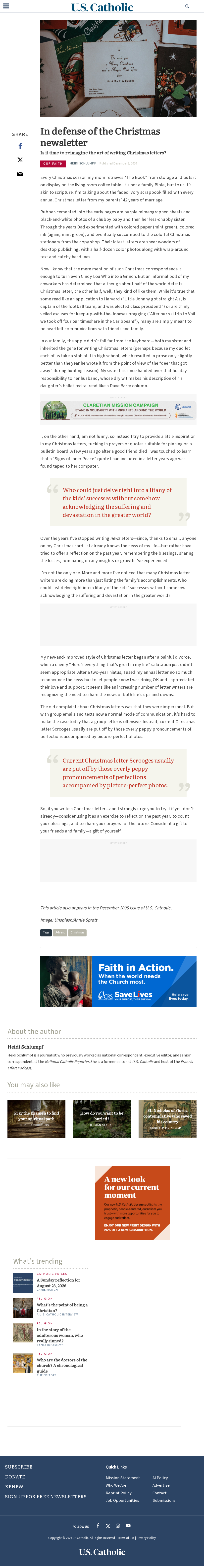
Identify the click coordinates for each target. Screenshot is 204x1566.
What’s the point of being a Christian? (62, 1307)
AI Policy (160, 1478)
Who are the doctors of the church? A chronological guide (62, 1365)
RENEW (14, 1486)
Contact (160, 1493)
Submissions (164, 1500)
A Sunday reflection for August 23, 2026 (58, 1282)
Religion (45, 1299)
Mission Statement (123, 1478)
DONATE (15, 1476)
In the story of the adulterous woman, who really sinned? (60, 1335)
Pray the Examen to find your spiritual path (36, 1115)
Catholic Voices (52, 1274)
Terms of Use (125, 1538)
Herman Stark (100, 1125)
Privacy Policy (146, 1538)
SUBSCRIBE (18, 1466)
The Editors (46, 1375)
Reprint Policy (119, 1493)
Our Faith (53, 163)
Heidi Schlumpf (83, 163)
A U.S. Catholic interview (57, 1314)
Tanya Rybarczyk (50, 1345)
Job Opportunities (122, 1500)
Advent (60, 932)
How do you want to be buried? (101, 1115)
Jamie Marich (47, 1290)
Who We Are (116, 1485)
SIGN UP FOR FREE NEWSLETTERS (46, 1496)
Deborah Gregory (34, 1125)
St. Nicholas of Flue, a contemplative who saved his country (167, 1115)
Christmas (77, 932)
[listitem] (102, 1061)
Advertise (161, 1485)
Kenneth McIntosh (165, 1128)
